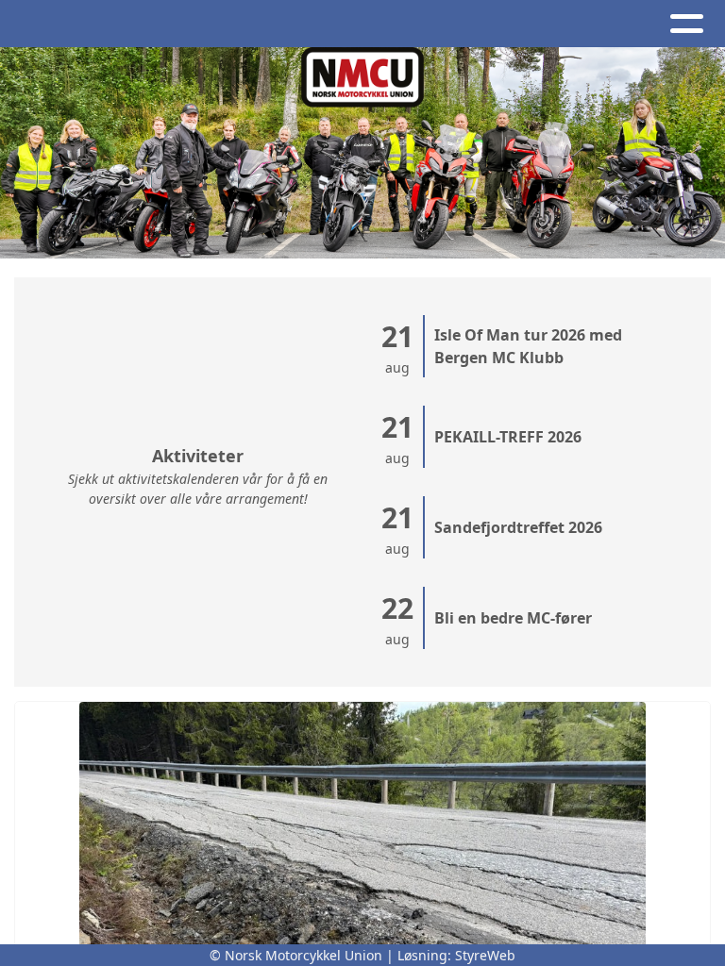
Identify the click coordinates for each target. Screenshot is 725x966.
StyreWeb (485, 955)
